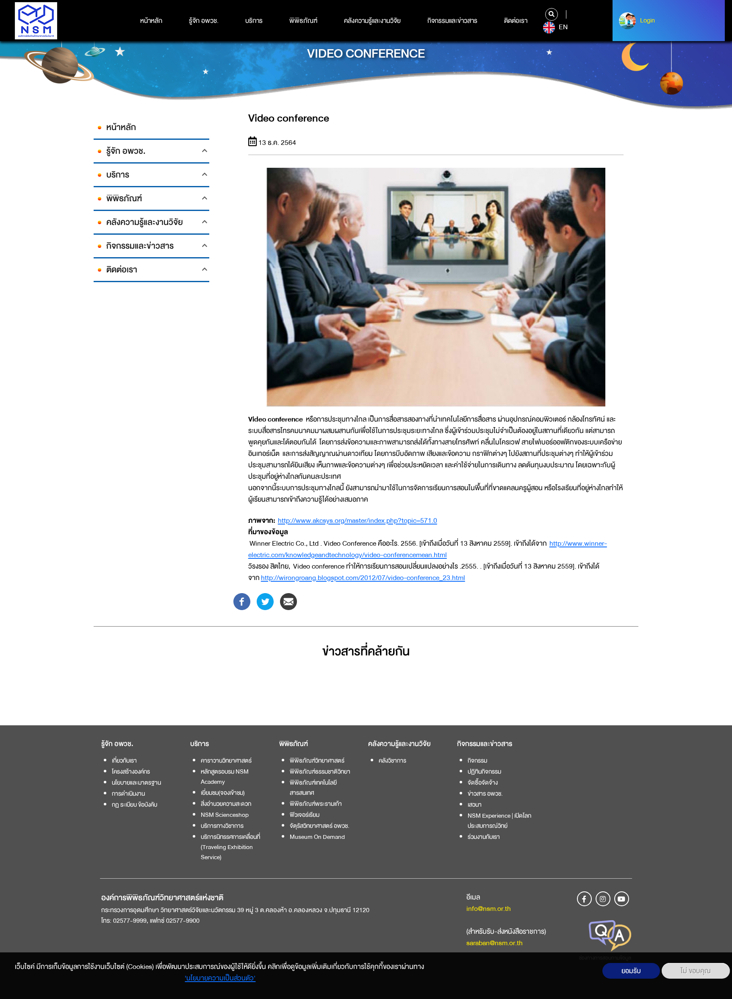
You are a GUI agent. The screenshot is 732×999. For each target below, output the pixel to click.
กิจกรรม (477, 760)
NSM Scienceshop (225, 815)
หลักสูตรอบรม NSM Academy (225, 776)
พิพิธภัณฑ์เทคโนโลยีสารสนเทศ (313, 787)
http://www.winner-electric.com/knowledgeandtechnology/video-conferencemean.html (427, 549)
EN (562, 27)
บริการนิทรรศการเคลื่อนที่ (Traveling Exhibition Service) (230, 847)
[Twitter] (265, 601)
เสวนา (475, 804)
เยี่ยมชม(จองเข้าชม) (223, 793)
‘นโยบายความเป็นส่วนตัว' (220, 978)
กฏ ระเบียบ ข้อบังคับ (134, 804)
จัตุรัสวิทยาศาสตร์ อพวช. (319, 826)
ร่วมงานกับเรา (484, 837)
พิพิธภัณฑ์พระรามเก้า (316, 804)
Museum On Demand (317, 837)
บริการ (254, 20)
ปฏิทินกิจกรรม (484, 771)
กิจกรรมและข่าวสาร (452, 20)
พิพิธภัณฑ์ (303, 20)
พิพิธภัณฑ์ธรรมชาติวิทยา (320, 771)
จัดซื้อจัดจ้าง (483, 782)
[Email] (288, 601)
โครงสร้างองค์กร (131, 771)
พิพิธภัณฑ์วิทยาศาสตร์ (317, 760)
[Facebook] (241, 601)
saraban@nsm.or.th (494, 943)
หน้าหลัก (151, 20)
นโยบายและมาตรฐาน (136, 782)
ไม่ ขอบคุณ (696, 971)
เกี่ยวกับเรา (124, 760)
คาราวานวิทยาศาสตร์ (226, 760)
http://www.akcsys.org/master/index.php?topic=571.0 (357, 520)
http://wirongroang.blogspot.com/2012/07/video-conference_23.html (363, 577)
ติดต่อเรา (515, 20)
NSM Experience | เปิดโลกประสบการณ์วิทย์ (499, 820)
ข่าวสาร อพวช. (485, 793)
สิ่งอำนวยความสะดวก (226, 804)
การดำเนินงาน (128, 793)
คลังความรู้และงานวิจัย (372, 20)
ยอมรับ (631, 971)
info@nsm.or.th (488, 908)
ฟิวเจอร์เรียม (304, 815)
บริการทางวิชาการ (222, 826)
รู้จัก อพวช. (204, 20)
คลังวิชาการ (392, 760)
